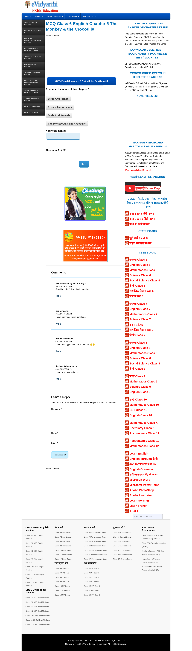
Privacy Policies (75, 641)
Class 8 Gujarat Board (122, 541)
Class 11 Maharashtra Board (95, 555)
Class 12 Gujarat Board (122, 559)
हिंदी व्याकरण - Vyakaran (143, 474)
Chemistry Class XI (142, 428)
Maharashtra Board (138, 170)
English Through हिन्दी (143, 458)
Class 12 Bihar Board (63, 559)
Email (54, 443)
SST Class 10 (138, 410)
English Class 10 (140, 415)
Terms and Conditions (93, 641)
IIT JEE (134, 511)
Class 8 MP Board (91, 577)
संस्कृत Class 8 (138, 342)
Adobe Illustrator (140, 495)
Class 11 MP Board (92, 591)
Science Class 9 (140, 386)
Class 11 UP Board (62, 591)
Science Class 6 (140, 275)
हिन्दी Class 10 (138, 399)
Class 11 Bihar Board (63, 555)
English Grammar (141, 469)
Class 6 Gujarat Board (122, 532)
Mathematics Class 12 (144, 446)
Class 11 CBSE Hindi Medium (37, 620)
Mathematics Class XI (143, 422)
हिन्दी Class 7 (137, 335)
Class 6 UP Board (62, 568)
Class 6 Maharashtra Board (95, 532)
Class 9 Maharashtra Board (95, 546)
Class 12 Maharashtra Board (95, 559)
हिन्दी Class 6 (137, 285)
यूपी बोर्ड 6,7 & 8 (138, 238)
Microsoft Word (139, 479)
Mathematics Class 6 (143, 270)
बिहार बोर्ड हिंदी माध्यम (140, 243)
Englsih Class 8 (139, 347)
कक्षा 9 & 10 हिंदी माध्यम (142, 218)
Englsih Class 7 (139, 309)
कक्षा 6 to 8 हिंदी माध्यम (141, 213)
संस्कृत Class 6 (138, 259)
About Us (109, 641)
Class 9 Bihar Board (63, 546)
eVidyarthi (86, 644)
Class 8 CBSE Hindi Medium (37, 607)
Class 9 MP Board (91, 582)
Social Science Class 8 (144, 363)
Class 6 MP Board (91, 568)
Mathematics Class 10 (144, 404)
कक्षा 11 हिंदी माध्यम (139, 224)
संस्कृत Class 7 (138, 303)
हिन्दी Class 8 (137, 368)
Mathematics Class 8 (143, 353)
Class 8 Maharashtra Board (95, 541)
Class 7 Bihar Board (63, 537)
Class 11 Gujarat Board (122, 555)
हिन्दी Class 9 (137, 376)
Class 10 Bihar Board (63, 550)
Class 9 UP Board (62, 582)
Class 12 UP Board (62, 595)
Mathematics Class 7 (143, 314)
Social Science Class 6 (144, 280)
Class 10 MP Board (92, 586)
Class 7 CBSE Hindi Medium (37, 602)
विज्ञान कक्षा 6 (136, 296)
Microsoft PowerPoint (144, 485)
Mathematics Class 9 (143, 381)
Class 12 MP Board (92, 595)
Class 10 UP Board (62, 586)
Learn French (138, 505)
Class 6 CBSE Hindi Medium (37, 598)
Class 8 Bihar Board (63, 541)
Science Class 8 (140, 358)
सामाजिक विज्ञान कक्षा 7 (141, 329)
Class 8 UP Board (62, 577)
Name (54, 433)
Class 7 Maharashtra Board (95, 537)
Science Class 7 (140, 319)
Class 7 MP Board (91, 573)
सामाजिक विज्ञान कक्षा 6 (141, 291)
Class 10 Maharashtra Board (95, 550)
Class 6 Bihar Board (63, 532)
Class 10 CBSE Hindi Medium (37, 615)
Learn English (138, 453)
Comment (56, 409)
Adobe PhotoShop (141, 490)
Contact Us (119, 641)
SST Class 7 (137, 324)
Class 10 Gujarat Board (122, 550)
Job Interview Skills (142, 464)
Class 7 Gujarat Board (122, 537)
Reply (58, 296)
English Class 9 (139, 392)
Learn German (139, 500)
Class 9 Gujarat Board (122, 546)
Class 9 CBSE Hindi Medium (37, 611)
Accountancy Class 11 (144, 433)
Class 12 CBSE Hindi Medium (37, 624)
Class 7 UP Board (62, 573)
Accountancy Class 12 (144, 440)
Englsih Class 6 (139, 264)
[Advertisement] (85, 55)
